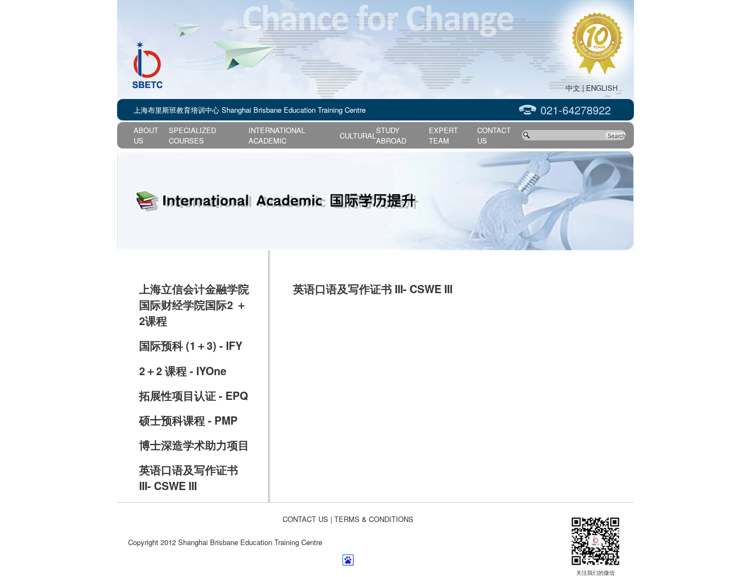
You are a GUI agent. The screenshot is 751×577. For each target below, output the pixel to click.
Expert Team (443, 135)
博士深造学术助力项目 (194, 445)
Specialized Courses (192, 135)
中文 (573, 88)
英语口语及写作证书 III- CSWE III (188, 477)
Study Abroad (391, 135)
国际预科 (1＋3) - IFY (190, 345)
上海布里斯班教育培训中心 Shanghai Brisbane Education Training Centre (250, 110)
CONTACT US (305, 519)
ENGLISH (601, 88)
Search (617, 136)
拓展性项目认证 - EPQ (193, 395)
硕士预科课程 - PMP (188, 420)
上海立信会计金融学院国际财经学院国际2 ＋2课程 (194, 304)
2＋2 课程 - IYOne (183, 370)
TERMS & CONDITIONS (373, 519)
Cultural (358, 135)
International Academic (277, 135)
